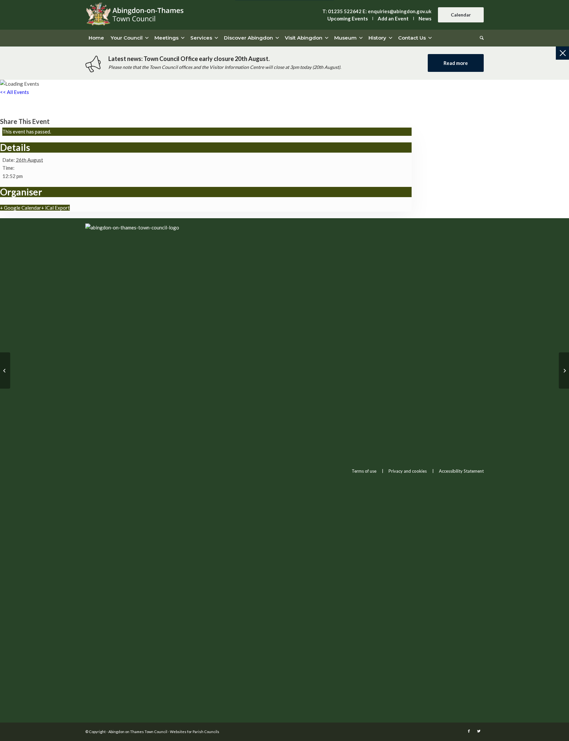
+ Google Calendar (20, 208)
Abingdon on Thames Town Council (137, 731)
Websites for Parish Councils (194, 731)
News (425, 18)
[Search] (480, 38)
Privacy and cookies (408, 471)
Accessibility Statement (461, 471)
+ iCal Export (55, 208)
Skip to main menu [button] (284, 332)
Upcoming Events (347, 18)
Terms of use (364, 471)
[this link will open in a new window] (469, 731)
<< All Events (14, 92)
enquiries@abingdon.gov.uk (399, 11)
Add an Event (393, 18)
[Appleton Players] (5, 370)
